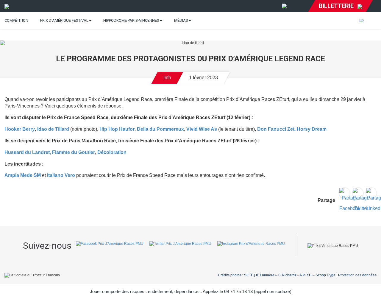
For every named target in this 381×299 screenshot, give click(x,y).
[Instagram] (251, 246)
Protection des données (357, 275)
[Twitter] (180, 246)
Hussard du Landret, (27, 152)
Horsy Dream (312, 129)
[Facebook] (109, 246)
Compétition (16, 20)
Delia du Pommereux (160, 129)
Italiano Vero (60, 175)
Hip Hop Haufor (116, 129)
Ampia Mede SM (22, 175)
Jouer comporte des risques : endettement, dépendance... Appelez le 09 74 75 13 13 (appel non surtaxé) (190, 291)
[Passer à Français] (361, 20)
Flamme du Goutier (73, 152)
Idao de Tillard (53, 129)
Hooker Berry (19, 129)
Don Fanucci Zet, (276, 129)
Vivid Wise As (201, 129)
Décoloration (111, 152)
